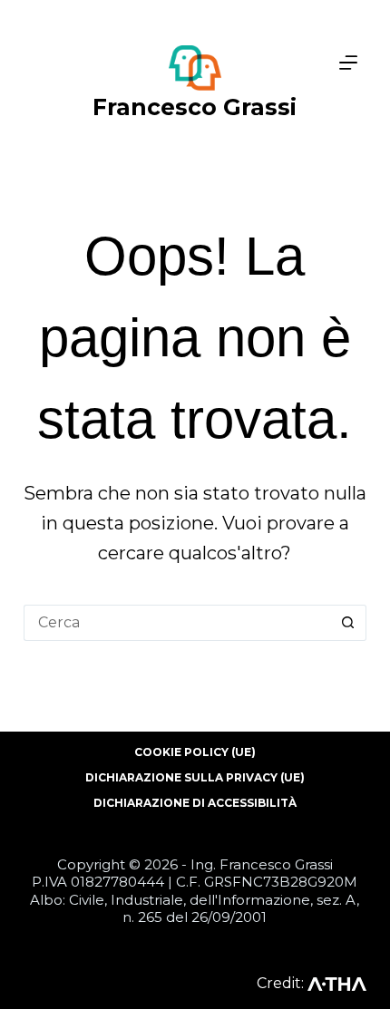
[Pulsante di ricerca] (348, 623)
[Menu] (348, 62)
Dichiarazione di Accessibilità (195, 803)
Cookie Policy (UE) (195, 752)
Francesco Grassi (195, 107)
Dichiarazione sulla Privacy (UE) (195, 777)
